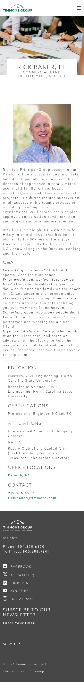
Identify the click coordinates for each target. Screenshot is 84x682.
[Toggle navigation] (79, 8)
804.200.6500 (31, 546)
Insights (10, 538)
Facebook (21, 567)
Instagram (22, 599)
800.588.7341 (36, 551)
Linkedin (20, 583)
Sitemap (37, 671)
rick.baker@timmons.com (32, 498)
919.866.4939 (21, 493)
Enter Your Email (19, 623)
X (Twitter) (23, 575)
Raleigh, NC (19, 475)
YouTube (20, 591)
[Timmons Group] (17, 8)
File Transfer (14, 671)
